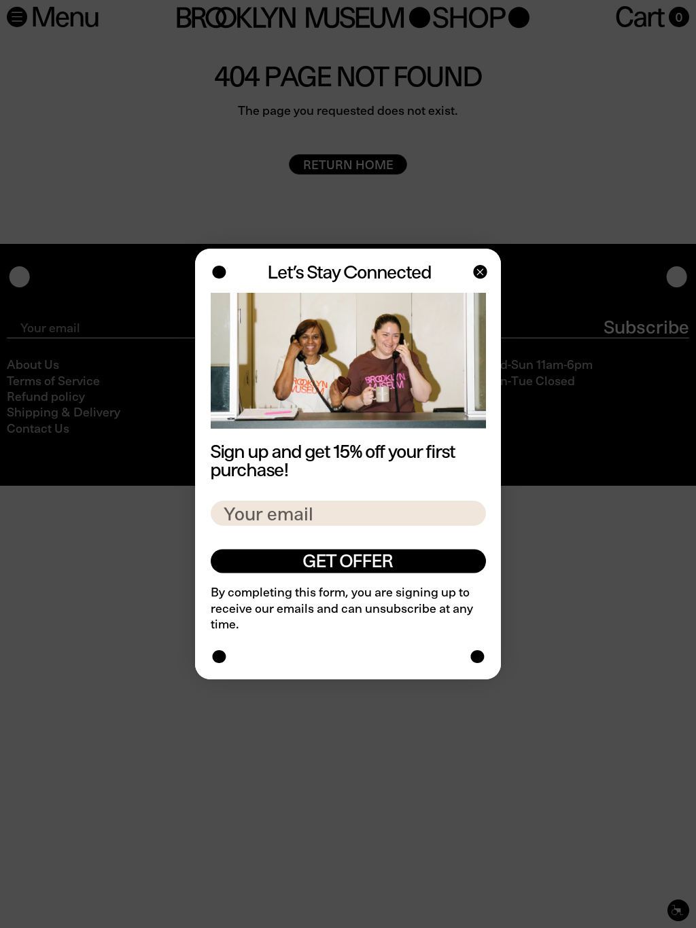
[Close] (479, 273)
